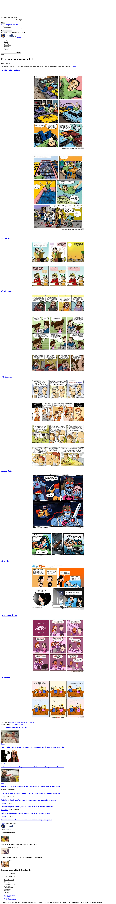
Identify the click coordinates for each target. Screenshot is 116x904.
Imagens (6, 43)
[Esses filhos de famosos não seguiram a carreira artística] (5, 841)
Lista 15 (6, 42)
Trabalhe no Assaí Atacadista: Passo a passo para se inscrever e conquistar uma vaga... (31, 793)
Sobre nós (6, 898)
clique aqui (73, 66)
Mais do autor (23, 727)
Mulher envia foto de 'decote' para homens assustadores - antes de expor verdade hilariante (32, 767)
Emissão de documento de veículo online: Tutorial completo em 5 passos (25, 813)
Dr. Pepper (5, 677)
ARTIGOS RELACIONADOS (10, 727)
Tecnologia (7, 46)
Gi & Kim (5, 561)
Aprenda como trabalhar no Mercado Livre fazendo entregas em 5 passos (26, 820)
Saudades (6, 48)
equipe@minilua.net (11, 829)
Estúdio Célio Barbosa (10, 70)
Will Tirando (6, 377)
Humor (3, 744)
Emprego (3, 796)
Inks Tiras (5, 238)
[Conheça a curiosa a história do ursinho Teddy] (5, 866)
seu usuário (19, 19)
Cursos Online (8, 49)
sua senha (19, 21)
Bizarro (3, 763)
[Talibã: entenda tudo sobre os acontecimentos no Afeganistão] (5, 854)
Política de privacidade (10, 899)
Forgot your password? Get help (9, 24)
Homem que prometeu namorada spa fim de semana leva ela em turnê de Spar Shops (30, 786)
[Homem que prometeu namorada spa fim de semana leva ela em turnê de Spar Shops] (10, 781)
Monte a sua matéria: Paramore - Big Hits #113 (21, 722)
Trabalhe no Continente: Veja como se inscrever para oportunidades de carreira (28, 800)
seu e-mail (19, 29)
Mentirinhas (6, 291)
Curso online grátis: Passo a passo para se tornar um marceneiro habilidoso (27, 806)
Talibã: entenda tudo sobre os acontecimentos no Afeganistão (22, 857)
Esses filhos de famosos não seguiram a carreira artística (20, 844)
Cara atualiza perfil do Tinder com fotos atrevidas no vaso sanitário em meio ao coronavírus (33, 747)
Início (5, 40)
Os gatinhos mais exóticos (16, 724)
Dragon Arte (6, 471)
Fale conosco (7, 896)
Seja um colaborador (9, 895)
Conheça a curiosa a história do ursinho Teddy (17, 870)
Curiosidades (7, 45)
